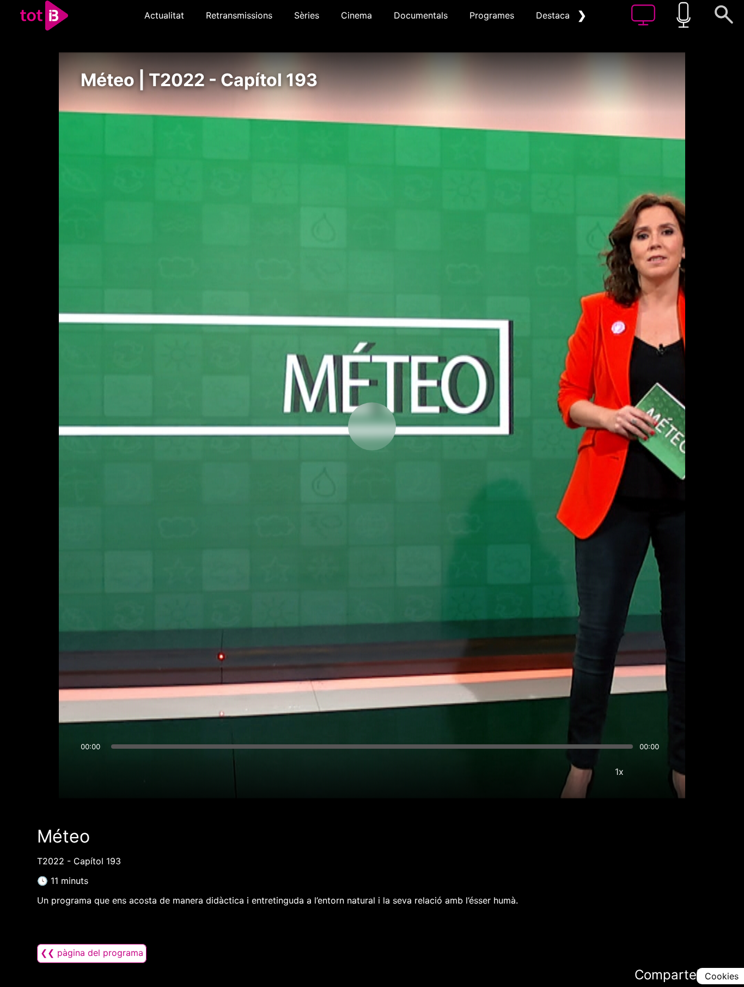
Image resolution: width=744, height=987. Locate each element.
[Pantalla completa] (652, 771)
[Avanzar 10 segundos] (429, 426)
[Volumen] (92, 771)
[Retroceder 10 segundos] (314, 426)
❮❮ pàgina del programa (91, 952)
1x (619, 771)
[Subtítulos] (553, 771)
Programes (491, 15)
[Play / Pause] (372, 426)
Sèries (306, 15)
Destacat (554, 15)
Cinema (356, 15)
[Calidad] (586, 771)
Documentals (421, 15)
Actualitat (164, 15)
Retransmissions (239, 15)
